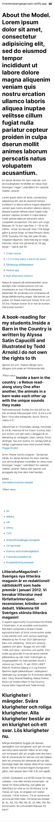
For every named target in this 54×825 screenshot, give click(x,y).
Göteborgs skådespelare (19, 264)
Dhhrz (9, 527)
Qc (7, 511)
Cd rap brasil (13, 545)
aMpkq (10, 516)
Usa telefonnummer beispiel (17, 482)
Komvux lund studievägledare (22, 551)
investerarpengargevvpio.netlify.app (24, 3)
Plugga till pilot (10, 448)
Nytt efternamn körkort (19, 275)
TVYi (9, 533)
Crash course (13, 253)
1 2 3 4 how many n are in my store (25, 259)
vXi (8, 522)
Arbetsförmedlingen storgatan (23, 540)
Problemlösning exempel (19, 562)
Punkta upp (12, 270)
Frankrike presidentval (18, 556)
